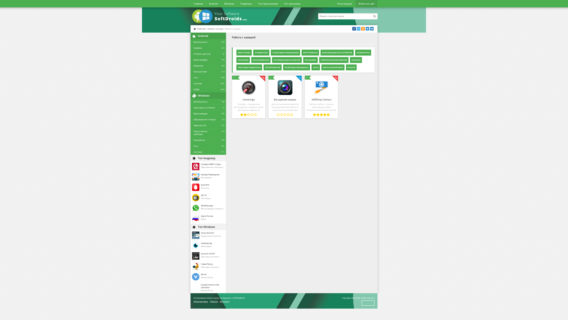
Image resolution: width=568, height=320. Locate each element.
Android (213, 3)
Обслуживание (261, 60)
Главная (198, 3)
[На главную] (220, 16)
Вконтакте (224, 301)
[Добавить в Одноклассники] (363, 29)
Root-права (244, 52)
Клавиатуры (363, 52)
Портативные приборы (200, 133)
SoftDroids (201, 29)
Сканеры (355, 60)
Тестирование (272, 67)
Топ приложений (268, 3)
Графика (197, 48)
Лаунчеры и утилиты (204, 107)
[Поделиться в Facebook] (354, 29)
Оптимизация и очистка (286, 60)
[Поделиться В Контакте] (372, 29)
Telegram (214, 301)
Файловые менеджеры (297, 67)
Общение (198, 65)
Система (219, 29)
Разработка (199, 140)
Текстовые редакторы (249, 67)
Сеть (195, 77)
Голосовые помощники (285, 52)
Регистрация (344, 3)
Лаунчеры (243, 60)
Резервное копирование (334, 60)
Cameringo (249, 99)
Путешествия (200, 71)
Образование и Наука (204, 119)
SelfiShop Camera (321, 99)
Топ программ (292, 3)
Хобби (196, 89)
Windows (229, 3)
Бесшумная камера (285, 99)
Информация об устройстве (337, 52)
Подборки (246, 3)
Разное (351, 67)
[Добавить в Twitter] (367, 29)
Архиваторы (261, 52)
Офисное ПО (199, 125)
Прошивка (310, 60)
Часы (315, 67)
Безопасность (200, 42)
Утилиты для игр (202, 53)
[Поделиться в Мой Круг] (358, 29)
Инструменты (310, 52)
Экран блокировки (333, 67)
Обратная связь (200, 301)
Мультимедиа (200, 59)
